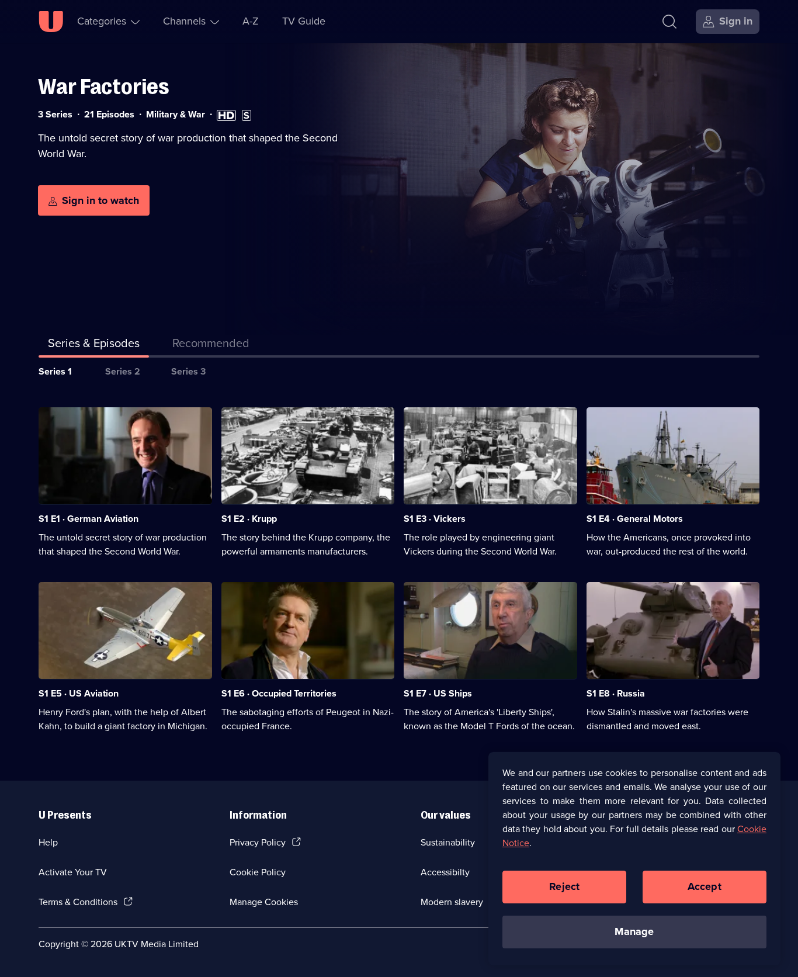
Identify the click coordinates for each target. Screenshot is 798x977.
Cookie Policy (258, 872)
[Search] (669, 21)
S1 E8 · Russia (616, 693)
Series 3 (188, 371)
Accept (704, 886)
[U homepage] (51, 21)
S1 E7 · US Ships (438, 693)
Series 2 (122, 371)
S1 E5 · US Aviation (79, 693)
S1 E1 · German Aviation (88, 518)
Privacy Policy (258, 842)
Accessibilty (445, 872)
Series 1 (55, 371)
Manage (634, 931)
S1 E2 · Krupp (249, 518)
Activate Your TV (73, 872)
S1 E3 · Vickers (435, 518)
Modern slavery (452, 902)
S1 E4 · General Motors (635, 518)
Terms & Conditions (78, 902)
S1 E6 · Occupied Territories (278, 693)
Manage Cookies (264, 902)
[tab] (211, 345)
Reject (564, 886)
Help (48, 842)
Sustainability (448, 842)
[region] (634, 858)
